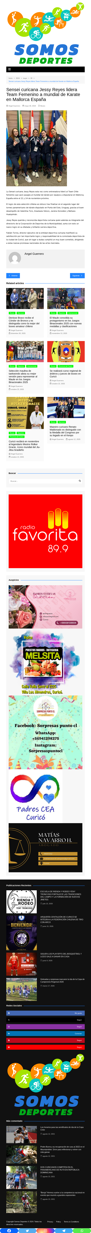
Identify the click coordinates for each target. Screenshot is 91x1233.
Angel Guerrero (14, 106)
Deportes (62, 313)
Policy (58, 1222)
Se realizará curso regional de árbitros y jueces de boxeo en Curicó (65, 374)
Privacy (50, 1222)
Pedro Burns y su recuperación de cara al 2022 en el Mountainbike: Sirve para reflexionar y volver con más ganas (62, 1149)
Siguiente (76, 276)
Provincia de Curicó (65, 366)
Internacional (72, 313)
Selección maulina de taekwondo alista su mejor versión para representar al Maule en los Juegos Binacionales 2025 (23, 377)
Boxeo (42, 106)
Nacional (21, 313)
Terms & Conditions (71, 1222)
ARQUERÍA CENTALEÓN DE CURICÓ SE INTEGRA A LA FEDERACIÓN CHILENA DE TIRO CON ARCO (61, 919)
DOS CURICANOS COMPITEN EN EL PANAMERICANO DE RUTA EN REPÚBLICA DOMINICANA (59, 1170)
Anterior (14, 276)
